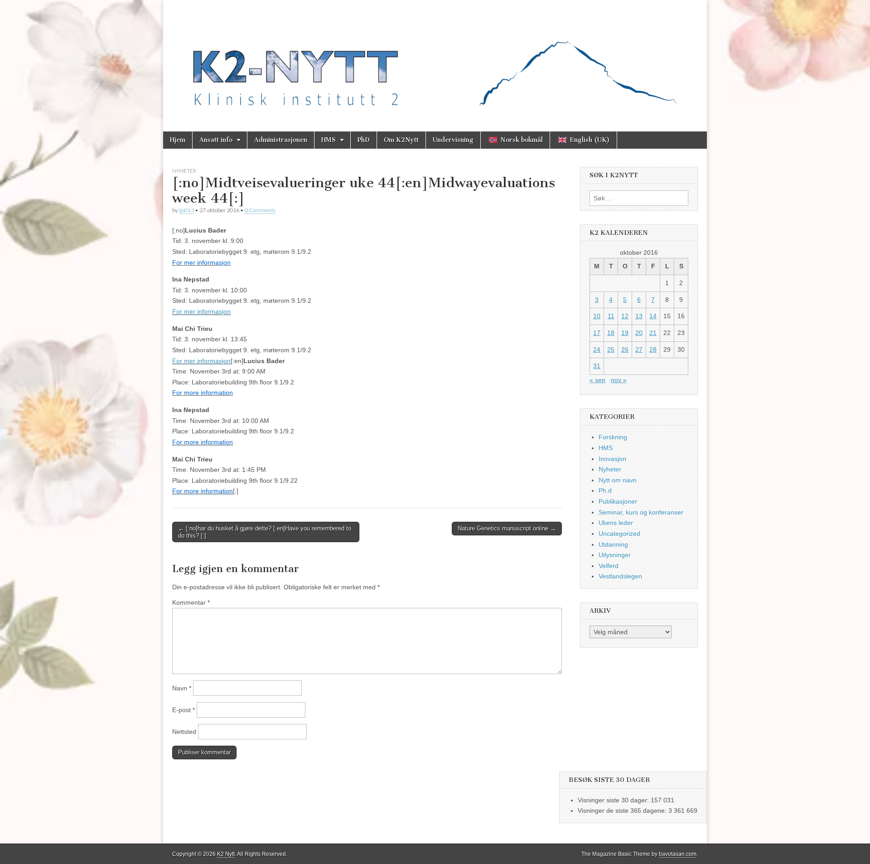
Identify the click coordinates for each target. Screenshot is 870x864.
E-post (183, 710)
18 (610, 332)
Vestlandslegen (620, 576)
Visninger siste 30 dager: (614, 800)
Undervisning (453, 140)
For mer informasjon (201, 311)
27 (639, 349)
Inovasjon (612, 458)
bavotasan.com (677, 854)
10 (596, 316)
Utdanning (613, 544)
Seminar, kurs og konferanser (641, 512)
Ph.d (605, 490)
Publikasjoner (618, 501)
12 (624, 316)
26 (624, 349)
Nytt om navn (618, 480)
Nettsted (184, 731)
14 (653, 316)
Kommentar (191, 602)
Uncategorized (619, 533)
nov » (619, 379)
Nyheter (184, 171)
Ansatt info (215, 140)
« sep (597, 379)
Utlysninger (615, 554)
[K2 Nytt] (435, 59)
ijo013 (186, 210)
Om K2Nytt (401, 140)
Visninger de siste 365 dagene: (623, 810)
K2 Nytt (226, 854)
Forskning (613, 437)
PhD (364, 140)
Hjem (177, 140)
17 (596, 332)
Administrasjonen (280, 140)
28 (653, 349)
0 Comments (260, 210)
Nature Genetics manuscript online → (507, 528)
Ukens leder (616, 522)
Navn (181, 688)
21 (653, 332)
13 (639, 316)
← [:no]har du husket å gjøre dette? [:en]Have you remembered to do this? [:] (264, 532)
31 (596, 365)
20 (639, 332)
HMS (328, 140)
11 (611, 316)
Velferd (609, 565)
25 (610, 349)
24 (596, 349)
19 (624, 332)
